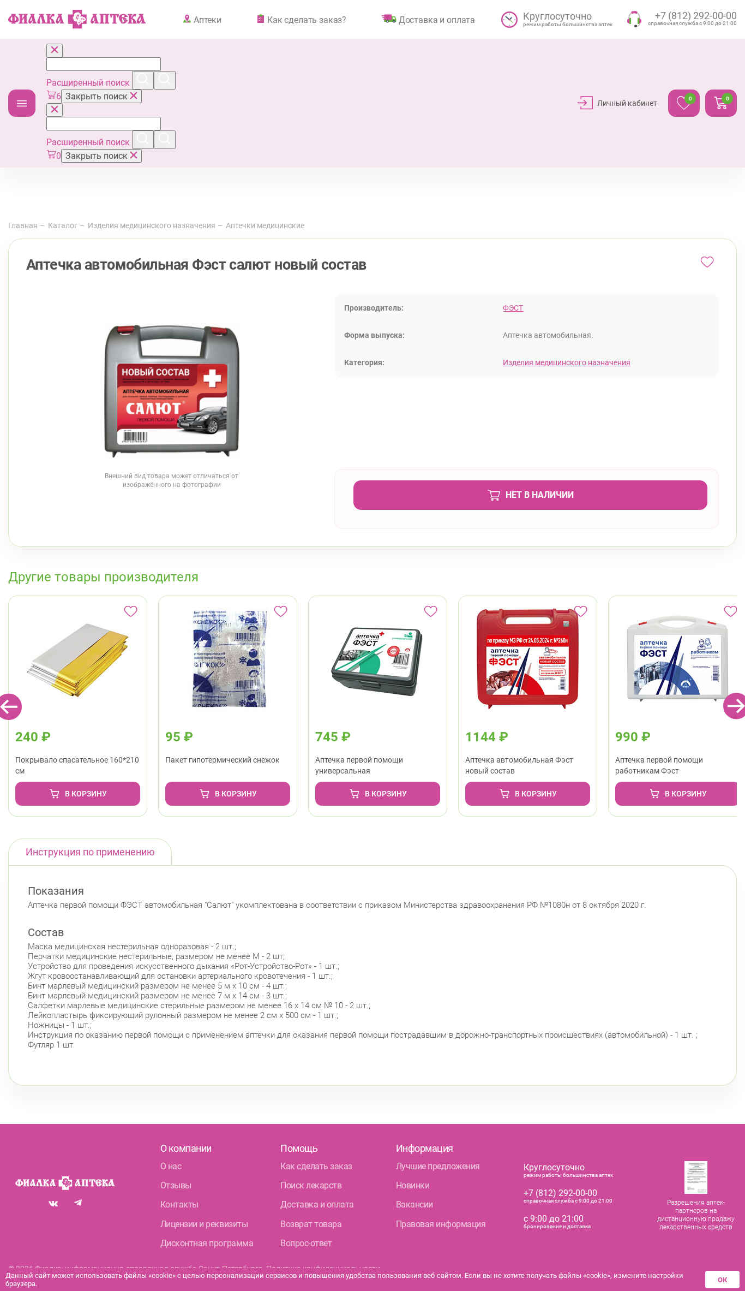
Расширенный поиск (89, 83)
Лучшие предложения (438, 1166)
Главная (23, 225)
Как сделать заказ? (306, 20)
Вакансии (414, 1204)
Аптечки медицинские (265, 225)
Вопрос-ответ (306, 1243)
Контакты (179, 1204)
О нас (171, 1166)
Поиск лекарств (310, 1185)
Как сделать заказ (316, 1166)
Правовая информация (441, 1224)
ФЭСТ (513, 308)
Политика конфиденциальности (323, 1268)
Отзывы (175, 1185)
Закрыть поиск (97, 96)
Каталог (21, 103)
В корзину (86, 793)
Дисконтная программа (206, 1243)
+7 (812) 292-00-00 (560, 1193)
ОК (722, 1280)
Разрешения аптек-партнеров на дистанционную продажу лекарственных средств (696, 1215)
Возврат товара (310, 1224)
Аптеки (207, 20)
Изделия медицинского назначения (151, 225)
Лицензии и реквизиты (204, 1224)
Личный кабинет (627, 103)
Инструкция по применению (90, 852)
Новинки (413, 1185)
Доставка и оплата (437, 20)
